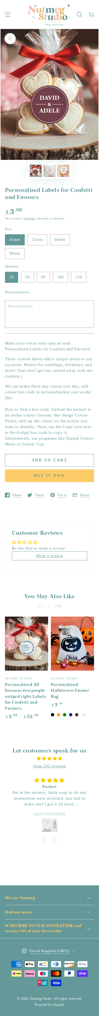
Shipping (29, 218)
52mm (37, 240)
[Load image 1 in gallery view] (36, 171)
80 (43, 277)
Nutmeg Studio (41, 999)
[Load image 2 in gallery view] (49, 171)
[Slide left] (43, 606)
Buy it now (49, 476)
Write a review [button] (49, 555)
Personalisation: (18, 292)
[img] (49, 758)
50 (27, 277)
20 (11, 277)
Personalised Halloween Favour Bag (70, 691)
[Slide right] (56, 606)
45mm (14, 240)
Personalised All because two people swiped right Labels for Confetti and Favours (25, 697)
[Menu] (8, 14)
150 (78, 277)
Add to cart (49, 460)
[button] (79, 14)
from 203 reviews (49, 766)
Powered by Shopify (50, 1005)
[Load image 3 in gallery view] (63, 171)
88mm (14, 253)
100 (60, 277)
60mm (59, 240)
